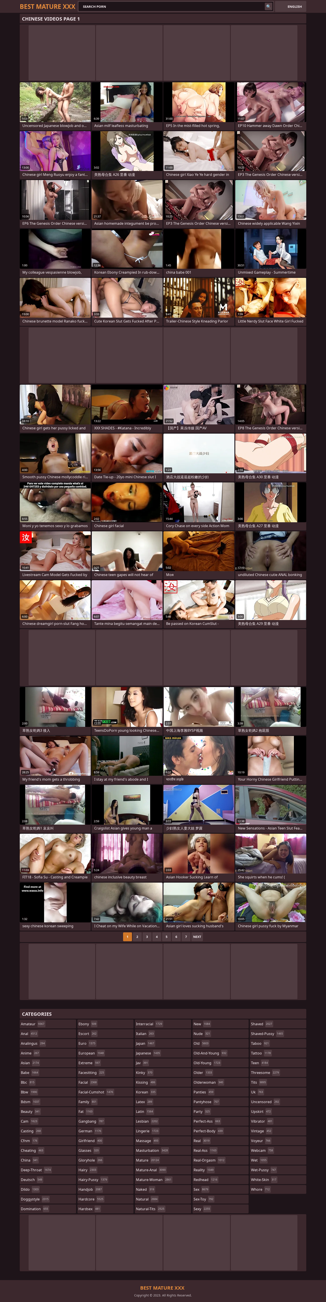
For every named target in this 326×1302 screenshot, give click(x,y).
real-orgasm (209, 1160)
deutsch (31, 1179)
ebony (87, 1024)
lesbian (147, 1121)
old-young (207, 1062)
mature (147, 1160)
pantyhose (206, 1101)
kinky (144, 1072)
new (202, 1024)
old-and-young (210, 1053)
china (29, 1160)
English (295, 6)
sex (201, 1189)
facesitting (91, 1072)
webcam (262, 1150)
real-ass (205, 1150)
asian (30, 1062)
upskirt (261, 1111)
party (202, 1111)
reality (204, 1170)
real (202, 1140)
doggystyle (35, 1199)
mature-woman (153, 1179)
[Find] (268, 6)
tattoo (261, 1053)
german (90, 1131)
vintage (261, 1131)
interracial (149, 1024)
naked (145, 1189)
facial (88, 1082)
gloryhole (90, 1160)
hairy (87, 1170)
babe (29, 1072)
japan (145, 1043)
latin (144, 1111)
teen (259, 1062)
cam (29, 1121)
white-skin (263, 1179)
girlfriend (90, 1140)
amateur (32, 1024)
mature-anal (151, 1170)
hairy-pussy (93, 1179)
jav (142, 1062)
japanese (148, 1053)
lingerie (147, 1131)
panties (203, 1092)
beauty (30, 1111)
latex (144, 1101)
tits (258, 1082)
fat (85, 1111)
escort (87, 1033)
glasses (89, 1150)
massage (147, 1140)
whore (260, 1189)
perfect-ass (207, 1121)
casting (31, 1131)
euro (87, 1043)
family (87, 1101)
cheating (32, 1150)
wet (259, 1160)
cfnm (29, 1140)
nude (202, 1033)
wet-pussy (263, 1170)
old (201, 1043)
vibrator (261, 1121)
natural (146, 1199)
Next (197, 937)
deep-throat (36, 1170)
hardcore (91, 1199)
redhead (205, 1179)
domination (34, 1208)
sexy (202, 1208)
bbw (29, 1092)
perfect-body (208, 1131)
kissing (145, 1082)
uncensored (265, 1101)
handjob (90, 1189)
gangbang (91, 1121)
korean (145, 1092)
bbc (27, 1082)
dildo (30, 1189)
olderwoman (208, 1082)
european (91, 1053)
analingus (33, 1043)
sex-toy (203, 1199)
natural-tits (150, 1208)
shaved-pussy (267, 1033)
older (203, 1072)
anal (29, 1033)
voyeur (260, 1140)
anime (30, 1053)
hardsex (89, 1208)
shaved (261, 1024)
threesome (265, 1072)
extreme (89, 1062)
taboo (260, 1043)
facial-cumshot (96, 1092)
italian (145, 1033)
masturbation (152, 1150)
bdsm (30, 1101)
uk (257, 1092)
